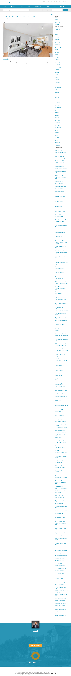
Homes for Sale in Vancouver (60, 365)
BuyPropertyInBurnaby (59, 213)
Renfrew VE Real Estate (59, 473)
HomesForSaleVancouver (59, 373)
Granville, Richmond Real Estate (60, 337)
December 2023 (57, 82)
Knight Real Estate (58, 388)
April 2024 (57, 75)
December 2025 (57, 42)
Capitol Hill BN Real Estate (59, 221)
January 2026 (57, 41)
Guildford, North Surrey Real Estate (61, 343)
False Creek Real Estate (59, 293)
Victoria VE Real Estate (59, 578)
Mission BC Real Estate (59, 419)
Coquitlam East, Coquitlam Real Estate (61, 262)
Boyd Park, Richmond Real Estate (60, 160)
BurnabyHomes (57, 193)
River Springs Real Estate (59, 480)
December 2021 (57, 122)
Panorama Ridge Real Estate (59, 440)
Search (65, 10)
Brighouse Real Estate (58, 169)
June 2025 (57, 52)
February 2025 (57, 59)
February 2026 (57, 39)
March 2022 (57, 117)
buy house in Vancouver (59, 201)
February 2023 (57, 99)
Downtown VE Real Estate (59, 272)
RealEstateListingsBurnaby (59, 465)
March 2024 (57, 77)
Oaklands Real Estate (58, 437)
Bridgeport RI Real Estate (59, 166)
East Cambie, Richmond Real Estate (61, 281)
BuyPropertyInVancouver (59, 214)
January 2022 (57, 120)
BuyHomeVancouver (58, 208)
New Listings (57, 19)
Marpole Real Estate (58, 403)
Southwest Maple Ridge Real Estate (61, 521)
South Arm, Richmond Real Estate (60, 504)
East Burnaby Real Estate (59, 278)
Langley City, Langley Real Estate (60, 392)
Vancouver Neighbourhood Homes (60, 556)
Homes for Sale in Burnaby (59, 363)
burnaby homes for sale (59, 179)
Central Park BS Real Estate (59, 236)
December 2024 (57, 62)
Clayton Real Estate (58, 249)
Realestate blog (57, 22)
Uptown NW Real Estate (59, 546)
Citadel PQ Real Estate (59, 244)
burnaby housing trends (59, 183)
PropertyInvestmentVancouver (60, 447)
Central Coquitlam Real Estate (60, 232)
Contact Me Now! (35, 645)
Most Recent (57, 27)
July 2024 (56, 70)
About (47, 6)
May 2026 (56, 34)
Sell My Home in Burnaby (59, 494)
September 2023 (58, 87)
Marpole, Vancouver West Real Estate (61, 405)
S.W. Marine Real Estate (59, 484)
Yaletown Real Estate (58, 613)
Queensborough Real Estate (60, 454)
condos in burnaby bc (58, 260)
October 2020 (57, 145)
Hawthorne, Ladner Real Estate (60, 354)
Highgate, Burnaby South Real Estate (61, 360)
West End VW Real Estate (59, 592)
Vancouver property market (59, 561)
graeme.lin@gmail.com (60, 1)
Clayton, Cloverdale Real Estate (60, 250)
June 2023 (57, 92)
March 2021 (57, 137)
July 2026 (56, 31)
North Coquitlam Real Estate (60, 430)
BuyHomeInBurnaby (58, 206)
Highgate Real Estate (58, 358)
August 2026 (57, 29)
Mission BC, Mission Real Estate (60, 421)
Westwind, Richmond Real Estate (60, 598)
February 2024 (57, 79)
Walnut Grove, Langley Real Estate (60, 582)
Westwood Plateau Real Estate (60, 600)
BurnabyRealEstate (58, 199)
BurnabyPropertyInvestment (60, 196)
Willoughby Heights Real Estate (60, 609)
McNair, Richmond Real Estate (60, 409)
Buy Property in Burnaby (59, 203)
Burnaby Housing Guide (59, 181)
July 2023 (56, 90)
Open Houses (57, 21)
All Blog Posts (57, 17)
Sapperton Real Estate (59, 486)
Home (5, 6)
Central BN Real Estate (59, 228)
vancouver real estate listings (60, 565)
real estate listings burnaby (59, 462)
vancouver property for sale (59, 558)
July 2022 (56, 110)
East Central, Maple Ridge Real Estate (61, 283)
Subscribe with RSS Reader (60, 14)
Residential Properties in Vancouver (61, 477)
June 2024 (57, 72)
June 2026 (57, 32)
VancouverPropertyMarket (59, 573)
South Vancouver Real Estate (60, 517)
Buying (21, 6)
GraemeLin (57, 330)
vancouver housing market (59, 553)
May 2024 (56, 74)
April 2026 (57, 36)
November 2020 (57, 143)
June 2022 (57, 112)
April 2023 (57, 95)
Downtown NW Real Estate (59, 268)
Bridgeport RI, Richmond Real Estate (61, 168)
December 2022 (57, 102)
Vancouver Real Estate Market (60, 566)
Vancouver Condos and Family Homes (61, 550)
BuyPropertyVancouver (59, 216)
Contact (62, 6)
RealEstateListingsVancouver (60, 467)
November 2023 (57, 84)
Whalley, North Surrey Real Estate (60, 603)
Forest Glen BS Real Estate (59, 301)
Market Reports (38, 6)
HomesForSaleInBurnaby (59, 370)
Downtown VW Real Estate (59, 274)
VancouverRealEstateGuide (59, 576)
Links (55, 6)
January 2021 (57, 140)
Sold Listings (57, 24)
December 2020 (57, 142)
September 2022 (58, 107)
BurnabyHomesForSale (59, 194)
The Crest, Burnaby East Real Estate (61, 535)
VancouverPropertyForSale (59, 570)
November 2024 (57, 64)
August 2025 (57, 49)
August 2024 (57, 69)
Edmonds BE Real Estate (59, 286)
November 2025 (57, 44)
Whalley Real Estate (58, 601)
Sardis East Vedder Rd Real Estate (60, 490)
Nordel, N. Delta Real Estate (59, 428)
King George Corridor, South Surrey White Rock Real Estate (61, 384)
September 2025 (58, 47)
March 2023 (57, 97)
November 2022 (57, 104)
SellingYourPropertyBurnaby (60, 497)
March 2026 (57, 37)
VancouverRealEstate (58, 575)
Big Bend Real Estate (58, 150)
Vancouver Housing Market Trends (61, 555)
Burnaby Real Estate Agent (59, 189)
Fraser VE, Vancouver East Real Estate (61, 310)
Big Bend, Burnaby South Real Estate (61, 152)
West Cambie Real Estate (59, 584)
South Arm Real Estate (59, 503)
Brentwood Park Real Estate (59, 162)
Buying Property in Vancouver (60, 211)
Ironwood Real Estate (58, 375)
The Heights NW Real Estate (60, 536)
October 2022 (57, 105)
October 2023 (57, 85)
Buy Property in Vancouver (59, 204)
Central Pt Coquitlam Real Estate (60, 240)
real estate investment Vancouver (60, 460)
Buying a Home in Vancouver (59, 209)
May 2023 (56, 94)
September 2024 (58, 67)
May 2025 (56, 54)
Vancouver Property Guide (59, 560)
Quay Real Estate (58, 450)
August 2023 (57, 89)
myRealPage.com (35, 670)
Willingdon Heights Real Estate (60, 605)
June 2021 (57, 132)
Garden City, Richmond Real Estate (61, 320)
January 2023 (57, 100)
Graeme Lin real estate (59, 328)
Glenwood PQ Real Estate (59, 324)
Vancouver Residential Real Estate (60, 568)
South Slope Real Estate (59, 513)
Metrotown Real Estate (59, 411)
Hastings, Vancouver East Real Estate (61, 352)
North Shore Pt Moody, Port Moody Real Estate (13, 20)
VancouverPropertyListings (59, 571)
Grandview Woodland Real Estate (60, 333)
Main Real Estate (58, 400)
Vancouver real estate (58, 563)
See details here (6, 59)
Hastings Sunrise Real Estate (60, 348)
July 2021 (56, 130)
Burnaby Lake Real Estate (59, 184)
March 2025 (57, 57)
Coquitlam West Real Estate (59, 264)
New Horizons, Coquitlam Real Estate (61, 427)
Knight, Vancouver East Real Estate (61, 390)
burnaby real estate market (59, 191)
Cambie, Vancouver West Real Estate (61, 219)
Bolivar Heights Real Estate (59, 156)
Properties (13, 6)
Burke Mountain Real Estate (59, 175)
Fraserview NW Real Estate (59, 311)
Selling (29, 6)
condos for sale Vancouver (59, 259)
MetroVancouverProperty (59, 415)
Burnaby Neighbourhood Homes (60, 186)
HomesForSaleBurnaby (59, 368)
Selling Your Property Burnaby (60, 495)
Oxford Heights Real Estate (59, 438)
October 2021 (57, 125)
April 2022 (57, 115)
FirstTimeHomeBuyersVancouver (60, 297)
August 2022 (57, 109)
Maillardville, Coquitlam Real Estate (61, 398)
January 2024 (57, 80)
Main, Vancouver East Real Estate (60, 402)
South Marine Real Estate (59, 509)
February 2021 (57, 138)
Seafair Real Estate (58, 492)
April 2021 (57, 135)
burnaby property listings (59, 188)
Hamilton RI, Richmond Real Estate (60, 345)
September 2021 (58, 127)
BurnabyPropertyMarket (59, 198)
